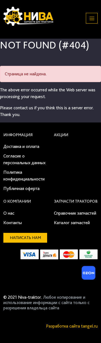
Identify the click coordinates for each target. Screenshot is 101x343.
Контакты (12, 222)
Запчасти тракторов (76, 201)
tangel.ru (89, 326)
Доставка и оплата (21, 146)
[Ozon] (88, 274)
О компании (17, 201)
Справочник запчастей (75, 213)
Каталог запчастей (72, 222)
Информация (18, 134)
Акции (61, 134)
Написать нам (25, 237)
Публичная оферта (21, 188)
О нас (8, 213)
